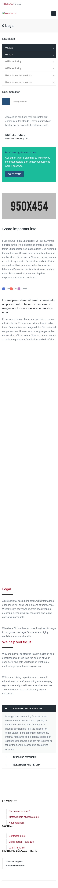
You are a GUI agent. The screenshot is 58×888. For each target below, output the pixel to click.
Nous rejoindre (16, 823)
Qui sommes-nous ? (19, 811)
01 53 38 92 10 (17, 847)
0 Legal (9, 47)
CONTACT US (14, 174)
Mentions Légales (14, 861)
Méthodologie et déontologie (24, 817)
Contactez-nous (17, 836)
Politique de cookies (15, 865)
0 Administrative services (18, 75)
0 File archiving (13, 61)
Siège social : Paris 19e (21, 842)
